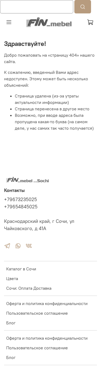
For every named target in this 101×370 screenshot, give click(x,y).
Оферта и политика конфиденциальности (47, 303)
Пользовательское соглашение (37, 313)
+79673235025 (20, 199)
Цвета (12, 278)
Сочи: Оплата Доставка (28, 288)
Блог (11, 322)
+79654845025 (20, 207)
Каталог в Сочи (21, 268)
